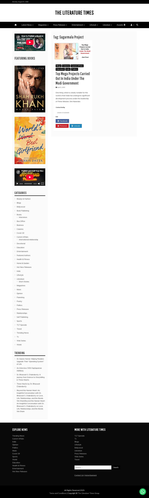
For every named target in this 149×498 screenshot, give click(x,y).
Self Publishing (22, 317)
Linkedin (76, 126)
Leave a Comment (63, 112)
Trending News (23, 333)
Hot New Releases (24, 267)
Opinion (20, 293)
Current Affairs (77, 66)
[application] (30, 177)
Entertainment (77, 25)
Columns (66, 66)
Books (19, 214)
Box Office (21, 221)
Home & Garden (23, 263)
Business (20, 225)
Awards (120, 25)
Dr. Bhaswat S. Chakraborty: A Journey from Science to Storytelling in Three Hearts (31, 377)
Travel (19, 329)
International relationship (28, 239)
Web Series (21, 341)
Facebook (63, 121)
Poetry (19, 301)
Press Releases (59, 25)
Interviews (23, 217)
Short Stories (24, 281)
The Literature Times (74, 12)
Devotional (21, 243)
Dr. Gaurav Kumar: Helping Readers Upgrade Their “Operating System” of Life (30, 361)
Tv (18, 337)
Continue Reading (60, 107)
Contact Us (78, 475)
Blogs (58, 66)
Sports (19, 321)
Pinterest (63, 126)
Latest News (26, 25)
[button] (142, 491)
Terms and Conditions (58, 493)
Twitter (77, 121)
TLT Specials (22, 325)
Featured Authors (23, 255)
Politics (74, 69)
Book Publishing (23, 211)
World (19, 344)
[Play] (17, 184)
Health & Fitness (23, 259)
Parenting (20, 297)
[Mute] (39, 184)
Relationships (22, 313)
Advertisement (91, 475)
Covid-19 (20, 233)
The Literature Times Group (88, 493)
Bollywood (21, 207)
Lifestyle (93, 25)
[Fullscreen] (42, 184)
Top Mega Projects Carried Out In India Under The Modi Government (73, 78)
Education (60, 69)
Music (19, 289)
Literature (106, 25)
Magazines (42, 25)
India (68, 69)
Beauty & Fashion (24, 199)
